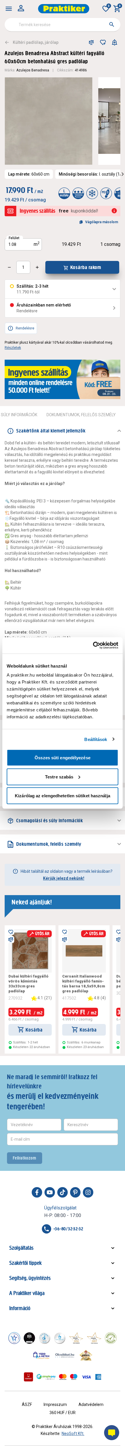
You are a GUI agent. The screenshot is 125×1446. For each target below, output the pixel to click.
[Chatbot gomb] (111, 1432)
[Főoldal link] (63, 8)
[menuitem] (9, 9)
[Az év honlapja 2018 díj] (44, 1338)
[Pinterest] (75, 1192)
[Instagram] (88, 1192)
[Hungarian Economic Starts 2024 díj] (14, 1338)
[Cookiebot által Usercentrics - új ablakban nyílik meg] (92, 645)
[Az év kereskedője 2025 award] (86, 1355)
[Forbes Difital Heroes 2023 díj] (29, 1338)
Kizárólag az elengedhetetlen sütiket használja (62, 795)
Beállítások (95, 739)
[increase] (37, 267)
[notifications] (114, 42)
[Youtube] (49, 1192)
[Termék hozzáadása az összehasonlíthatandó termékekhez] (91, 42)
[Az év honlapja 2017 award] (94, 1338)
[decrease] (9, 267)
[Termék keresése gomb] (111, 24)
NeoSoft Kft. (73, 1433)
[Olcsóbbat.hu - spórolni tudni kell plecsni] (65, 1355)
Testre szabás (59, 776)
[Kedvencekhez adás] (103, 42)
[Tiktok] (62, 1192)
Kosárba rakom (85, 267)
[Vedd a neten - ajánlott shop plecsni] (41, 1355)
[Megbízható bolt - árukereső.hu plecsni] (111, 1338)
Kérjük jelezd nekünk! (63, 878)
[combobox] (62, 24)
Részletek (13, 348)
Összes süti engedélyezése (62, 757)
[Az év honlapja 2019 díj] (59, 1338)
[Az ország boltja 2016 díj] (76, 1338)
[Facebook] (37, 1192)
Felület (14, 238)
